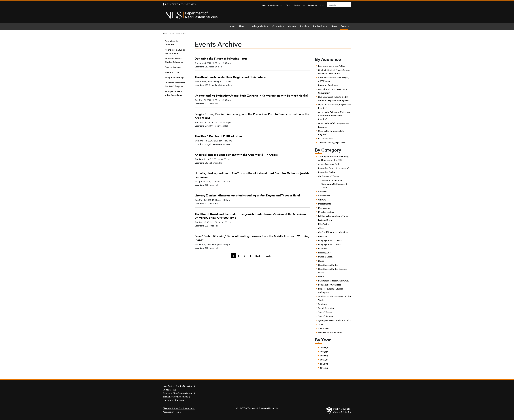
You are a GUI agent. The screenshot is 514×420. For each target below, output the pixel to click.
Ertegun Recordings (174, 77)
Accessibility (171, 411)
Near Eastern (271, 5)
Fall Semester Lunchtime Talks (333, 215)
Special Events (325, 312)
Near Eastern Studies (328, 264)
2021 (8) (324, 359)
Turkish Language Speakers (331, 142)
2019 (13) (324, 367)
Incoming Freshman (328, 85)
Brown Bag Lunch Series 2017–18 (333, 168)
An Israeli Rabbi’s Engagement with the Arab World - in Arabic (236, 154)
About (242, 26)
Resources (312, 5)
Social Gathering (326, 308)
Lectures (322, 248)
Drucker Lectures (173, 67)
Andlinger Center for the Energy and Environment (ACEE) (333, 158)
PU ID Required (325, 138)
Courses (292, 26)
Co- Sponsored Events (328, 176)
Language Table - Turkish (330, 240)
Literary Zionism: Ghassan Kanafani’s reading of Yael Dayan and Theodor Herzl (247, 195)
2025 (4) (324, 351)
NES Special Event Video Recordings (173, 93)
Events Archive (172, 72)
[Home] (191, 16)
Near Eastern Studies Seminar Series (175, 51)
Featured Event (325, 220)
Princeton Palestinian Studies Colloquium (175, 84)
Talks (320, 324)
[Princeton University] (179, 4)
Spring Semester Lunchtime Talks (334, 320)
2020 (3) (324, 363)
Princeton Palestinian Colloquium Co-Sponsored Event (334, 184)
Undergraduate (258, 26)
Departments (324, 203)
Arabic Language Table (329, 163)
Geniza (298, 5)
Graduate (277, 26)
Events (344, 25)
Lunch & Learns (325, 256)
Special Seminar (326, 316)
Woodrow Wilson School (330, 332)
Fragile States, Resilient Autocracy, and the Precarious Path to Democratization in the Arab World (252, 116)
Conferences (324, 195)
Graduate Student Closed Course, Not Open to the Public (334, 71)
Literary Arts (324, 252)
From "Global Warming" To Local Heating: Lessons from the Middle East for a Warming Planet (252, 238)
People (303, 26)
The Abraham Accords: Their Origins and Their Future (230, 77)
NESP (321, 276)
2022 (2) (324, 355)
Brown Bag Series (326, 172)
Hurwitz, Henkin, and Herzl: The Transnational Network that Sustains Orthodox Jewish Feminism (252, 175)
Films (321, 228)
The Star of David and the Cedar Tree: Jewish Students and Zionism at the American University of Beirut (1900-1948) (250, 216)
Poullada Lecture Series (329, 284)
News (334, 26)
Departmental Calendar (172, 42)
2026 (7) (324, 347)
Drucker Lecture (326, 211)
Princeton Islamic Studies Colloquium (174, 60)
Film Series (323, 224)
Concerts (322, 191)
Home (232, 26)
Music (321, 260)
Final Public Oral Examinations (333, 232)
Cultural (322, 199)
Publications (319, 26)
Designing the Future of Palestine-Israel (221, 58)
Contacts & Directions (173, 400)
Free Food (323, 236)
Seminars (322, 303)
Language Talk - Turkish (329, 244)
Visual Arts (323, 328)
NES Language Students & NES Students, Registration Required (333, 98)
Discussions (324, 207)
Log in (322, 5)
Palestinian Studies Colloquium (333, 280)
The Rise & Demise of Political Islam (218, 136)
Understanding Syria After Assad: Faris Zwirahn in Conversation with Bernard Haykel (251, 95)
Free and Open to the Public (331, 65)
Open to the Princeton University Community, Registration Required (334, 115)
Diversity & (177, 408)
